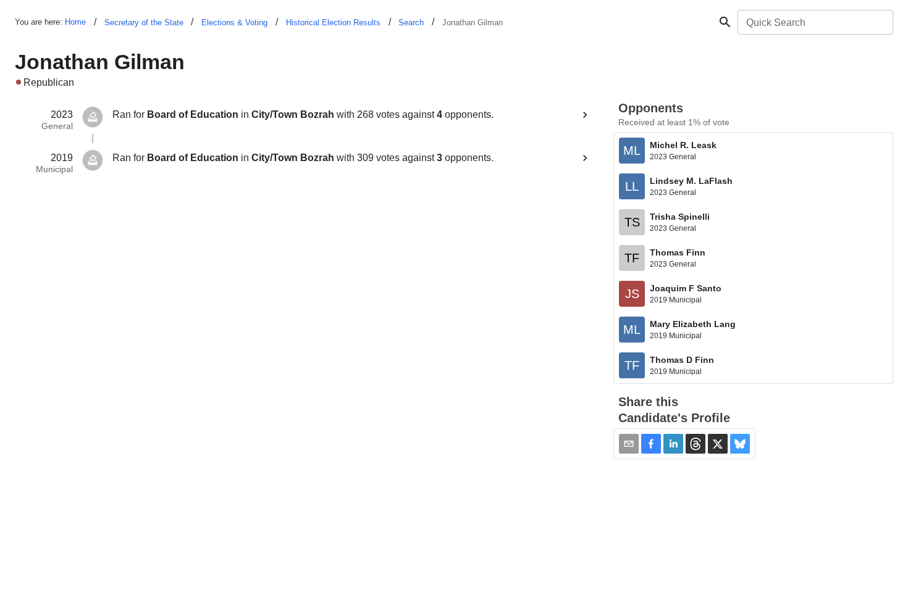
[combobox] (814, 22)
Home (75, 22)
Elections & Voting (234, 22)
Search (411, 22)
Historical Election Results (333, 22)
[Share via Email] (629, 444)
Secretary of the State (143, 22)
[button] (651, 444)
